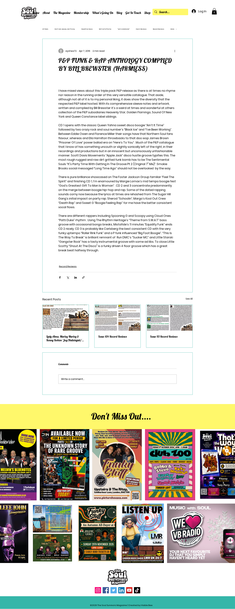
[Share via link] (83, 277)
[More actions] (175, 51)
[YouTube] (129, 590)
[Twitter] (113, 590)
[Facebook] (106, 590)
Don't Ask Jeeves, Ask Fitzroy (65, 29)
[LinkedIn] (121, 590)
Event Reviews (141, 29)
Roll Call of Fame (105, 29)
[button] (46, 12)
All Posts (45, 29)
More (172, 29)
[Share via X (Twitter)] (67, 277)
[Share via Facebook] (59, 277)
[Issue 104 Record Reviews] (117, 318)
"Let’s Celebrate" (123, 29)
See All (189, 298)
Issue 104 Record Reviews (112, 336)
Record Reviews (158, 29)
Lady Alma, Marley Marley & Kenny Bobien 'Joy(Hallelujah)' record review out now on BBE (64, 338)
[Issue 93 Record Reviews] (169, 318)
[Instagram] (98, 590)
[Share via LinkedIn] (75, 277)
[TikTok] (137, 590)
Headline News (87, 29)
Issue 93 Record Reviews (163, 336)
